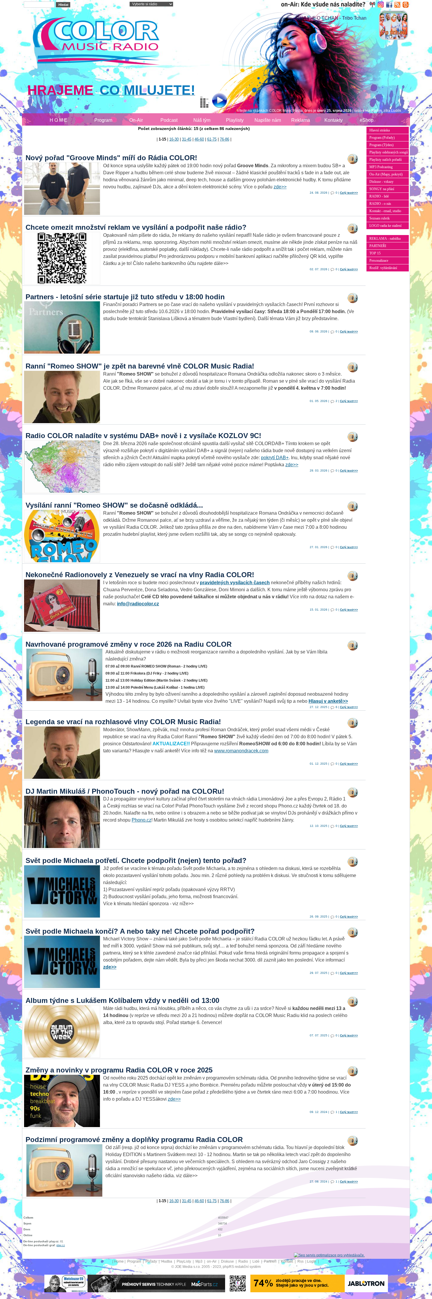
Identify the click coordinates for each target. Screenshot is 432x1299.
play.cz (60, 1245)
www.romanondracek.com (241, 750)
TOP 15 (375, 253)
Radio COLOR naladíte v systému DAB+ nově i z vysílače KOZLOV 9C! (143, 436)
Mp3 (199, 1261)
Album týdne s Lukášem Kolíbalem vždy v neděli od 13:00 (122, 1000)
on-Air (212, 1261)
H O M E (58, 120)
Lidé (256, 1261)
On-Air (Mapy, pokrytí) (386, 174)
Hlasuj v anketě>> (328, 701)
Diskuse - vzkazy (381, 182)
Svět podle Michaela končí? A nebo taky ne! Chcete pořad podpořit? (140, 931)
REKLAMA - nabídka (385, 239)
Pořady (151, 1261)
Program (103, 120)
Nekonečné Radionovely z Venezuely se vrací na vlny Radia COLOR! (140, 575)
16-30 (174, 139)
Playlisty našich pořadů (385, 160)
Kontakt (287, 1261)
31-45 (186, 139)
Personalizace (378, 261)
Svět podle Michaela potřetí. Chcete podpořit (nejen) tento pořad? (136, 860)
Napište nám (267, 120)
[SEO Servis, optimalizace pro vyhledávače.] (329, 1255)
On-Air (136, 120)
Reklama (300, 120)
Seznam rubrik (379, 218)
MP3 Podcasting (381, 167)
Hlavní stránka (379, 130)
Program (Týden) (381, 145)
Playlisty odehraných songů (388, 152)
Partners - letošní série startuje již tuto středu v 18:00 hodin (125, 297)
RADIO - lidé (379, 196)
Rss (300, 1261)
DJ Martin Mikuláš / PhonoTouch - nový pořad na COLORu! (125, 791)
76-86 (224, 139)
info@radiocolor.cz (138, 603)
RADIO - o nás (380, 204)
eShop (367, 120)
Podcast (169, 120)
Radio (243, 1261)
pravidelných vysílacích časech (235, 582)
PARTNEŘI (377, 246)
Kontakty (333, 120)
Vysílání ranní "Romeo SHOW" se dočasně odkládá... (114, 505)
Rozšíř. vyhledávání (383, 268)
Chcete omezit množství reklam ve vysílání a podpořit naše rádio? (136, 227)
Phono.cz (141, 819)
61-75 (212, 139)
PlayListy (184, 1261)
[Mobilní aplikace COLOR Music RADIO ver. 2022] (238, 1283)
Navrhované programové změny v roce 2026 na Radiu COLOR (129, 644)
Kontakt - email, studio (385, 211)
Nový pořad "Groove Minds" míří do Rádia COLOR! (111, 158)
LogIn (312, 1261)
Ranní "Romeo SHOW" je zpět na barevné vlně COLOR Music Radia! (140, 366)
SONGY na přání (381, 189)
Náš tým (201, 120)
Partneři (270, 1261)
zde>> (280, 186)
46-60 (199, 139)
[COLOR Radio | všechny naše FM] (329, 4)
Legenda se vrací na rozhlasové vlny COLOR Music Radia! (123, 722)
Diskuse (228, 1261)
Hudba (167, 1261)
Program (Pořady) (382, 138)
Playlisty (235, 120)
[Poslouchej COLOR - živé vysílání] (215, 101)
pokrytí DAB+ (275, 457)
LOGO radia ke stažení (385, 226)
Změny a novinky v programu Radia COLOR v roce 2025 (119, 1070)
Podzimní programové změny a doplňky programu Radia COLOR (134, 1139)
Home (119, 1261)
